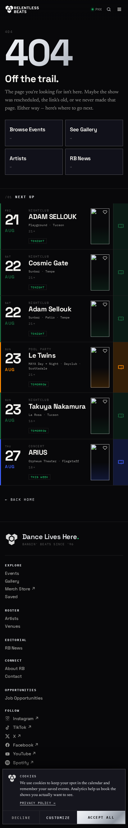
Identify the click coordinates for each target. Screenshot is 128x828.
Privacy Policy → (38, 803)
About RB (14, 668)
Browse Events (27, 133)
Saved (11, 596)
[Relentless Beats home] (22, 9)
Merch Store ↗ (20, 589)
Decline (21, 817)
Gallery (12, 581)
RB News (80, 162)
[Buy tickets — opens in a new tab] (120, 226)
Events (12, 573)
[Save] (105, 212)
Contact (13, 676)
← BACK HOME (20, 499)
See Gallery (83, 133)
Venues (12, 626)
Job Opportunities (24, 698)
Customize (58, 817)
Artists (18, 162)
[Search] (109, 9)
